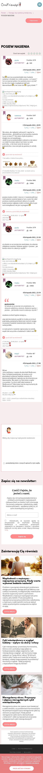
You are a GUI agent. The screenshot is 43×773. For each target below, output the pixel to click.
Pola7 (17, 354)
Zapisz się (22, 536)
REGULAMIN (27, 752)
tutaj (6, 530)
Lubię (32, 72)
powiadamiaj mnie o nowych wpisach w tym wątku (23, 463)
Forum (3, 13)
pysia (17, 60)
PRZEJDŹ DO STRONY (21, 768)
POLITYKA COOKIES (15, 752)
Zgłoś (39, 72)
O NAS (13, 749)
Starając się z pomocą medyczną (20, 13)
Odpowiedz (34, 20)
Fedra (17, 180)
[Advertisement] (21, 34)
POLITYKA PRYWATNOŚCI (25, 749)
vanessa (18, 116)
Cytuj (26, 72)
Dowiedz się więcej (32, 763)
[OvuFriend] (11, 6)
